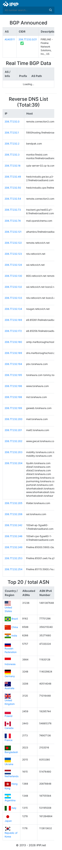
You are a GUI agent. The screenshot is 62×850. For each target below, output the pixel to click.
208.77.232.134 (13, 308)
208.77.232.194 (13, 363)
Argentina (10, 800)
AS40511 (10, 39)
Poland (8, 715)
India (14, 635)
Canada (9, 728)
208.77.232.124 (13, 264)
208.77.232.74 (13, 220)
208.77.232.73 (13, 209)
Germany (10, 676)
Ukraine (9, 764)
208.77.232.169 (13, 319)
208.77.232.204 (13, 463)
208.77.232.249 (13, 547)
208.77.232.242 (13, 525)
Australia (9, 688)
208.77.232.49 (13, 176)
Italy (14, 808)
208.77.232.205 (13, 503)
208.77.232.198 (13, 397)
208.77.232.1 (12, 132)
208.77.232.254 (13, 569)
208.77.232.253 (13, 558)
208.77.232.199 (13, 408)
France (8, 740)
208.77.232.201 (13, 430)
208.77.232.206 (13, 514)
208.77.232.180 (13, 341)
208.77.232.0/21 (28, 39)
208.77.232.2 (12, 143)
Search (50, 10)
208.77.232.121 (13, 231)
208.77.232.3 (12, 154)
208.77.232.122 (13, 242)
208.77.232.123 (13, 253)
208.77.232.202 (13, 441)
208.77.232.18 (12, 165)
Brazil (15, 618)
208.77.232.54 (13, 198)
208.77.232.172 (13, 330)
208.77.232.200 (13, 419)
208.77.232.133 (13, 297)
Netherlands (11, 776)
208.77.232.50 (13, 187)
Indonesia (10, 664)
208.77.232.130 (13, 275)
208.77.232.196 (13, 386)
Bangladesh (11, 752)
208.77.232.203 (13, 452)
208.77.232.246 (13, 536)
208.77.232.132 (13, 286)
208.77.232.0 (12, 121)
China (15, 627)
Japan (8, 820)
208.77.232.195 (13, 375)
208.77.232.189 (13, 352)
